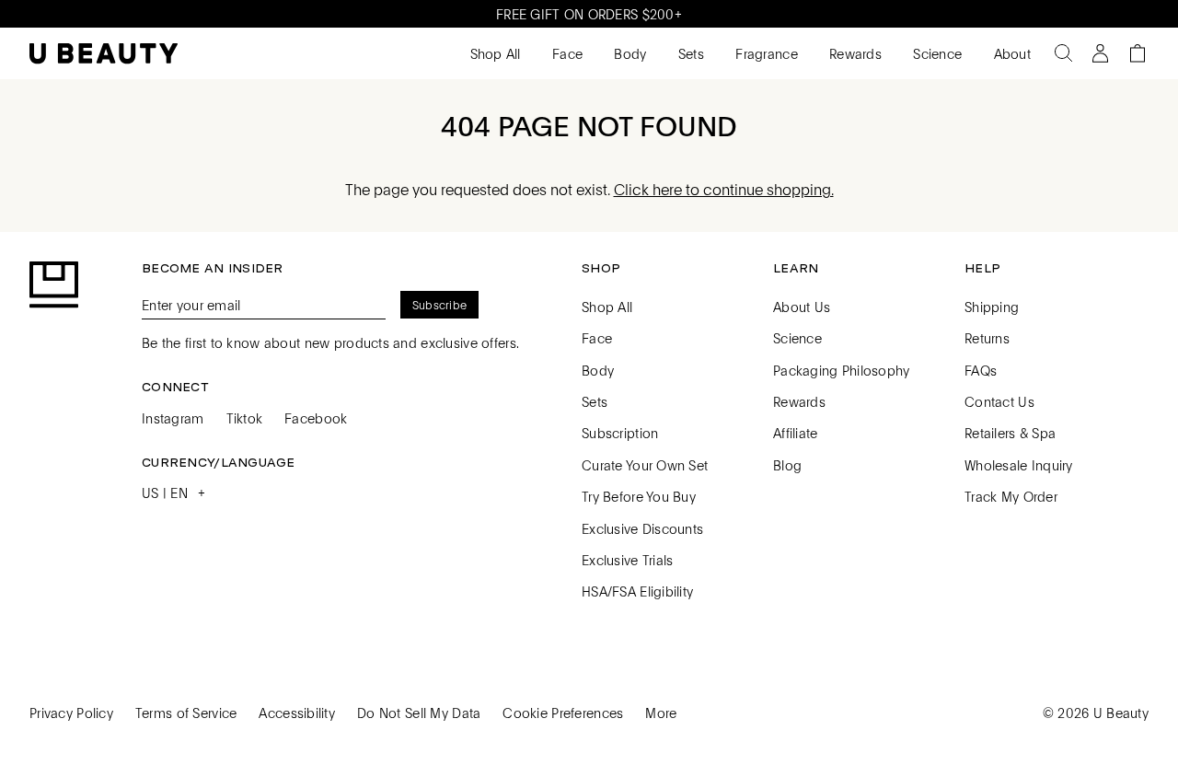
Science (935, 53)
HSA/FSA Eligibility (637, 591)
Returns (987, 338)
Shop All (493, 53)
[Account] (1101, 53)
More (660, 712)
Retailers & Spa (1010, 432)
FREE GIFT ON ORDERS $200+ (589, 14)
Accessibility (297, 712)
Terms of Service (186, 712)
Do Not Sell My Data (418, 712)
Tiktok (244, 418)
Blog (787, 465)
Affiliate (795, 432)
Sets (689, 53)
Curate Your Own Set (645, 465)
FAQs (980, 370)
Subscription (620, 432)
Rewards (854, 53)
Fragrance (765, 53)
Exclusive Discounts (642, 528)
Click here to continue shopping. (724, 189)
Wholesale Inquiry (1018, 465)
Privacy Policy (71, 712)
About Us (801, 306)
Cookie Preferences (562, 712)
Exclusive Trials (627, 559)
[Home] (103, 53)
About (1010, 53)
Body (628, 53)
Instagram (173, 418)
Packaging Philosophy (841, 370)
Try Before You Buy (639, 496)
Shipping (991, 306)
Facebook (315, 418)
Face (566, 53)
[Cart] (1137, 53)
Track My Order (1010, 496)
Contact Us (999, 401)
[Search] (1064, 53)
